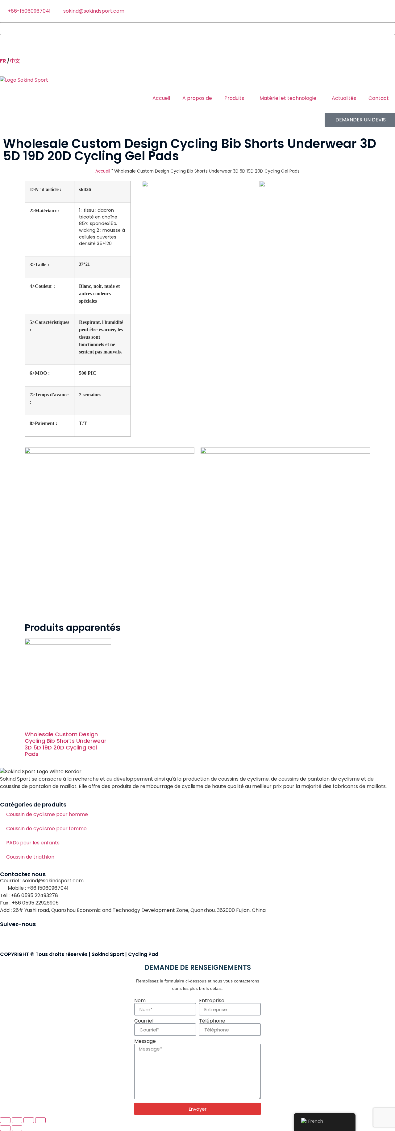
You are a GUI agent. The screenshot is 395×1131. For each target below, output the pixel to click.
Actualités (344, 98)
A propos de (197, 98)
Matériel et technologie (288, 98)
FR (3, 60)
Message (145, 1041)
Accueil (161, 98)
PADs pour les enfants (33, 842)
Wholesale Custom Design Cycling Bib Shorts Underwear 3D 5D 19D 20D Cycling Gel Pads (65, 744)
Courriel (143, 1021)
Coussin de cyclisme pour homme (47, 814)
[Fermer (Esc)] (40, 1120)
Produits (234, 98)
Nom (140, 1000)
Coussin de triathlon (30, 856)
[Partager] (28, 1120)
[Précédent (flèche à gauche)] (5, 1128)
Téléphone (212, 1021)
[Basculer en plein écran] (17, 1120)
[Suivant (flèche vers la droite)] (17, 1128)
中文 (15, 60)
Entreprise (211, 1000)
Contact (378, 98)
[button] (197, 39)
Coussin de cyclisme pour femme (46, 828)
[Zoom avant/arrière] (5, 1120)
